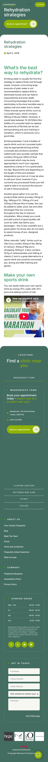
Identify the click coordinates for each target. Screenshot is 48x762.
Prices (7, 541)
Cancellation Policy (12, 579)
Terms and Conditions (13, 547)
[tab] (24, 378)
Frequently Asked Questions (16, 552)
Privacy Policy (10, 584)
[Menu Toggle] (29, 4)
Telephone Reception (13, 574)
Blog (6, 531)
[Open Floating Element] (38, 755)
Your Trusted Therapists (14, 525)
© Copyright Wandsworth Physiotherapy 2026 (24, 753)
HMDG (33, 750)
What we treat (10, 557)
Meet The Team (11, 536)
